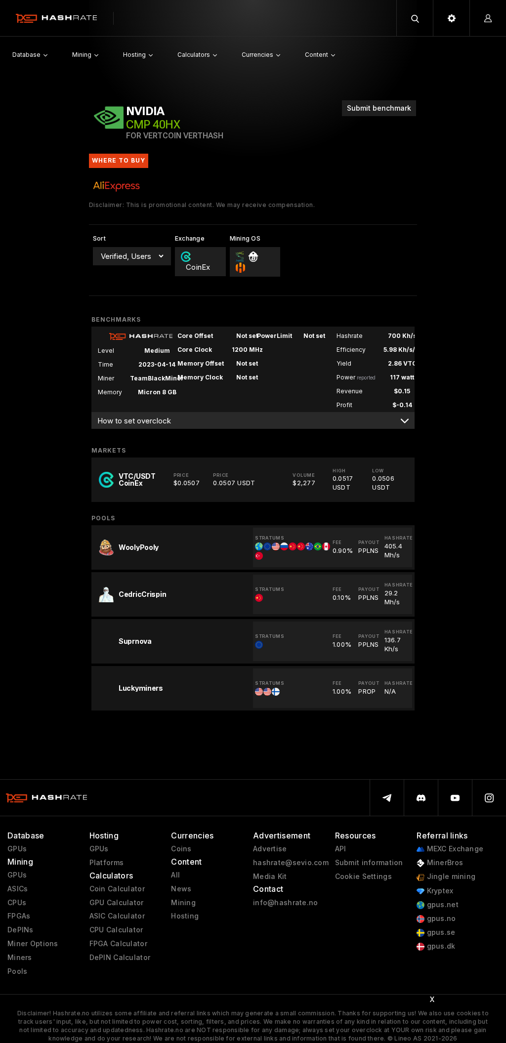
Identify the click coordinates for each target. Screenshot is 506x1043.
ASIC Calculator (117, 916)
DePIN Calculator (119, 957)
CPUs (16, 903)
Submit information (369, 863)
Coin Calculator (117, 889)
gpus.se (439, 932)
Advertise (270, 849)
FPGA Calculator (118, 944)
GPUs (17, 849)
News (181, 889)
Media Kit (270, 876)
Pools (17, 971)
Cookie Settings (363, 876)
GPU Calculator (116, 903)
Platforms (106, 863)
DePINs (20, 930)
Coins (181, 849)
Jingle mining (449, 876)
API (340, 849)
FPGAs (18, 916)
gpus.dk (439, 946)
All (175, 875)
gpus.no (440, 918)
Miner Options (32, 944)
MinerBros (443, 863)
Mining (183, 903)
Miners (19, 957)
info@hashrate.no (285, 903)
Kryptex (438, 891)
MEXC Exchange (453, 849)
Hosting (185, 916)
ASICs (17, 889)
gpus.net (441, 905)
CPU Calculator (116, 930)
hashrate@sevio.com (291, 863)
